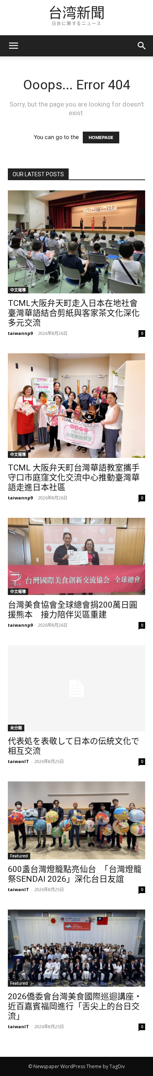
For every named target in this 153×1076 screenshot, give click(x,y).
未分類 (16, 728)
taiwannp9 (20, 333)
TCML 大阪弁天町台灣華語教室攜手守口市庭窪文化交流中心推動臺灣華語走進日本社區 (74, 477)
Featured (19, 856)
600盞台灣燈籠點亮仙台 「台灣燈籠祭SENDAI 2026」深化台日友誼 (75, 874)
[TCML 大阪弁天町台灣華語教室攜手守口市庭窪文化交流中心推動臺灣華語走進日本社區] (76, 405)
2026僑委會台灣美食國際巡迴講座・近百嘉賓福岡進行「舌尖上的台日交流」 (75, 1006)
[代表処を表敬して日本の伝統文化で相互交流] (76, 688)
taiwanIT (18, 761)
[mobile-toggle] (13, 45)
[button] (142, 45)
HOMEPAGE (101, 137)
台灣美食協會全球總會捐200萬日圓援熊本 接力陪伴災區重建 (72, 609)
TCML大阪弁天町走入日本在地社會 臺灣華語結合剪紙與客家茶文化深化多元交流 (77, 312)
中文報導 (18, 290)
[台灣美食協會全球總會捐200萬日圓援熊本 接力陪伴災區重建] (76, 556)
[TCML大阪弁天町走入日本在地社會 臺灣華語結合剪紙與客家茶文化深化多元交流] (76, 241)
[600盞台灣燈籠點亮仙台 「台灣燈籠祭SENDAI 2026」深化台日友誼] (76, 820)
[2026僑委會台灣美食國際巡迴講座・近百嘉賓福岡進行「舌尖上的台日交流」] (76, 948)
